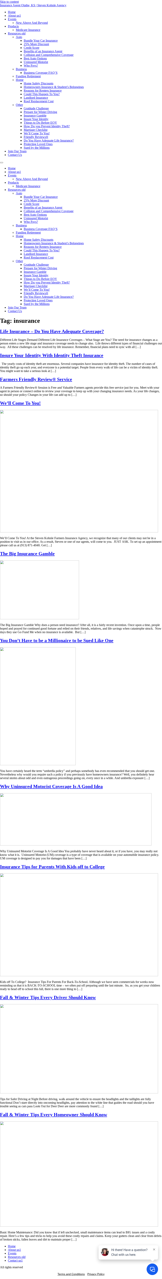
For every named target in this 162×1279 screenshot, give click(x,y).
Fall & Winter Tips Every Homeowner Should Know (53, 1114)
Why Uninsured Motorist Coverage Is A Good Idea (51, 786)
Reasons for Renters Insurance (43, 90)
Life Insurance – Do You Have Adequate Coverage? (52, 331)
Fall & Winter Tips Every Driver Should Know (48, 997)
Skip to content (9, 1)
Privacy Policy (96, 1274)
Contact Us (15, 154)
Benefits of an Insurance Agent (43, 51)
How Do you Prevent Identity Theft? (47, 126)
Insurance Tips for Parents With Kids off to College (52, 866)
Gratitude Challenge (36, 108)
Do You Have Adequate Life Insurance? (49, 140)
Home (12, 12)
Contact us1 (15, 1260)
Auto (19, 37)
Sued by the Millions (37, 147)
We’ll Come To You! (37, 133)
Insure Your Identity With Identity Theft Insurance (51, 355)
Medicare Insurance (28, 30)
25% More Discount (36, 44)
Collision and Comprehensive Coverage (48, 55)
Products (13, 26)
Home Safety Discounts (38, 83)
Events (12, 19)
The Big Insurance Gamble (27, 553)
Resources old (16, 33)
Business (21, 69)
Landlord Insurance (36, 97)
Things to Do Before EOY (40, 122)
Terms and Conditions (71, 1274)
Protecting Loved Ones (38, 144)
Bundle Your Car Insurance (41, 40)
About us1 (14, 15)
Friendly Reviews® (36, 137)
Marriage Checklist (35, 129)
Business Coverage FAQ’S (40, 72)
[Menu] (1, 162)
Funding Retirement (28, 76)
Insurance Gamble (35, 115)
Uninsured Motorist (36, 62)
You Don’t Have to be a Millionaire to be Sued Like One (56, 640)
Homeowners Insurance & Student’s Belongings (54, 87)
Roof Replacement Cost (39, 101)
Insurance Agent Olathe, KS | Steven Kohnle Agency (33, 5)
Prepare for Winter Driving (40, 112)
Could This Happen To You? (42, 94)
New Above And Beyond (32, 22)
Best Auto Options (35, 58)
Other (19, 104)
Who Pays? (31, 65)
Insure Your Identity (36, 119)
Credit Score (31, 47)
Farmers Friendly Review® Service (36, 379)
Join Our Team (17, 151)
